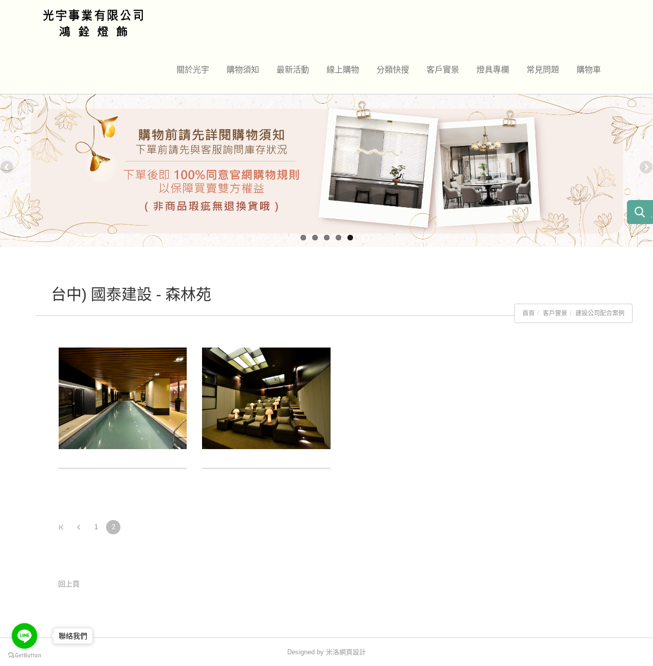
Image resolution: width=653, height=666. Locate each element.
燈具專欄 (492, 69)
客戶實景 (442, 69)
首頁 (528, 313)
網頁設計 (352, 652)
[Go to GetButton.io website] (24, 655)
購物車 (588, 69)
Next (645, 168)
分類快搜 (392, 69)
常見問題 (542, 69)
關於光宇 (193, 69)
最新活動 (293, 69)
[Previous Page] (78, 527)
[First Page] (61, 527)
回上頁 (69, 584)
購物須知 (243, 69)
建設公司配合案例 (599, 313)
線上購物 (342, 69)
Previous (7, 168)
